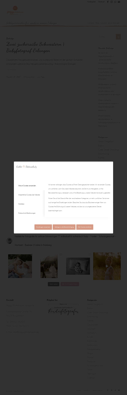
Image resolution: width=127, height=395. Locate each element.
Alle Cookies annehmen (84, 227)
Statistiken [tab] (21, 204)
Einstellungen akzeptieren (43, 227)
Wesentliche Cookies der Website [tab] (29, 195)
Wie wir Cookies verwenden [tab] (27, 186)
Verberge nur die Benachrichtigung (64, 227)
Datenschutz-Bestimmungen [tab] (26, 213)
